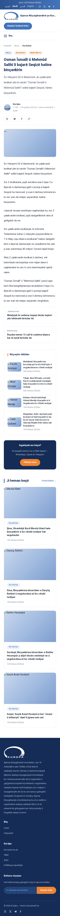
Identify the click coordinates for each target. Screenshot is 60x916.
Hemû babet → (49, 480)
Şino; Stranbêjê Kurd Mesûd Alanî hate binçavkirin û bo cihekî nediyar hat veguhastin (28, 532)
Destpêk (7, 46)
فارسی (22, 6)
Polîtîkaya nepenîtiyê (13, 865)
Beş (10, 36)
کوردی (7, 6)
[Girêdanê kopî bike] (29, 119)
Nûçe (16, 46)
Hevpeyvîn (8, 833)
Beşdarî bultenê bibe (17, 26)
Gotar (6, 828)
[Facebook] (53, 6)
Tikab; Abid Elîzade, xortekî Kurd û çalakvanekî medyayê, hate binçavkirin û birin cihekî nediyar (37, 383)
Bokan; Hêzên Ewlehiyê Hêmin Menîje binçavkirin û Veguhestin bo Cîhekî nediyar (37, 400)
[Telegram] (49, 6)
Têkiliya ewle (30, 462)
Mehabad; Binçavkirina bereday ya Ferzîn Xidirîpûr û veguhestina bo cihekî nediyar (37, 364)
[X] (44, 6)
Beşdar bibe (46, 890)
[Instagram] (40, 6)
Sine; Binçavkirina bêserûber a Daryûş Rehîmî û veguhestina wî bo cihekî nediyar (28, 594)
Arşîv (6, 860)
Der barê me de (11, 850)
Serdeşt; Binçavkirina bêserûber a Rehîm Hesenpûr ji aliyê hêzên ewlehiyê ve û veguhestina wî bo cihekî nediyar (30, 656)
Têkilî (6, 855)
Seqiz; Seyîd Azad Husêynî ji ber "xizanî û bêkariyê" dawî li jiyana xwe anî (29, 716)
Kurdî (15, 6)
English (30, 6)
